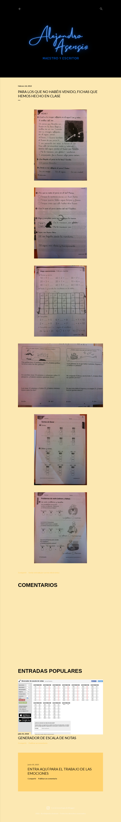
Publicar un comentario (38, 743)
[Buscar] (101, 8)
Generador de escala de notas (47, 738)
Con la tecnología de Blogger (63, 808)
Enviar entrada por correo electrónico (44, 573)
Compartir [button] (22, 573)
